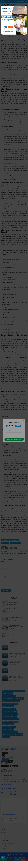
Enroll (23, 32)
